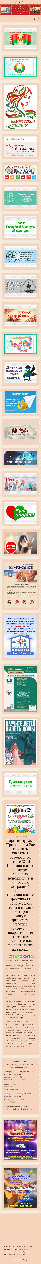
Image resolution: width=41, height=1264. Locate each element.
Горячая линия (21, 1255)
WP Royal (25, 1260)
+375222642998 (18, 1080)
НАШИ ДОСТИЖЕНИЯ (26, 1246)
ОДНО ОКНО (23, 1249)
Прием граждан (9, 1255)
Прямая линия (28, 1252)
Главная (7, 1246)
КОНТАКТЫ (14, 1246)
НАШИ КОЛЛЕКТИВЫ (11, 1249)
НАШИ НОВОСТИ (20, 837)
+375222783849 (14, 1102)
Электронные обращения (13, 1252)
